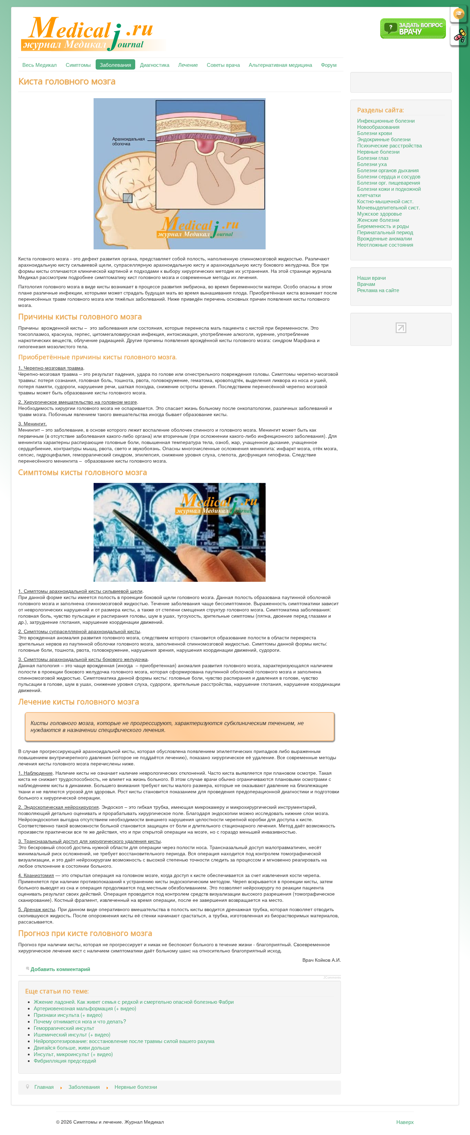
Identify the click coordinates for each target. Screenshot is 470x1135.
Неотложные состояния (385, 244)
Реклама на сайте (378, 290)
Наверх (405, 1121)
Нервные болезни (378, 151)
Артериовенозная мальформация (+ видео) (85, 1008)
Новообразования (378, 126)
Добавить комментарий (60, 969)
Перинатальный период (385, 232)
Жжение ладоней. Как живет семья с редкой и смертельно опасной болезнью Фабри (134, 1001)
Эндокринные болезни (383, 139)
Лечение (188, 64)
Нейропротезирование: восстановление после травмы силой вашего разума (124, 1040)
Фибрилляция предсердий (65, 1060)
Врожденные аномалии (384, 238)
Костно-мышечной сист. (385, 201)
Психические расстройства (389, 145)
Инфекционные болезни (386, 120)
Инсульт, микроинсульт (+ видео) (73, 1053)
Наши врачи (371, 277)
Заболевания (115, 64)
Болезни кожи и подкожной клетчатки (389, 191)
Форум (329, 64)
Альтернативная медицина (280, 64)
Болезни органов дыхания (388, 170)
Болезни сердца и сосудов (388, 176)
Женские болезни (378, 219)
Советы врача (223, 64)
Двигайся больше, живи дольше (72, 1047)
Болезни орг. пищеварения (388, 182)
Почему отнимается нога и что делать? (80, 1021)
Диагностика (154, 64)
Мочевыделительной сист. (388, 207)
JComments (332, 977)
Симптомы (78, 64)
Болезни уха (372, 164)
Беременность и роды (383, 226)
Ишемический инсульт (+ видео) (72, 1034)
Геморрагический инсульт (64, 1027)
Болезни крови (374, 133)
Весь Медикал (39, 64)
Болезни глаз (372, 157)
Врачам (366, 283)
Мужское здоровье (379, 213)
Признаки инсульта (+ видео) (68, 1014)
